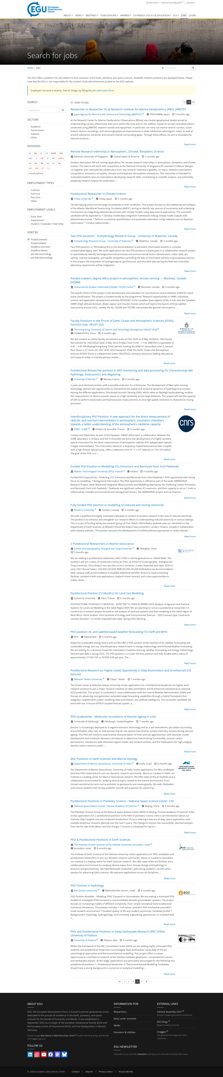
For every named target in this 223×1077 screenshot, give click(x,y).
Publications (108, 15)
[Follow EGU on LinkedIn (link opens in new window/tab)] (30, 1055)
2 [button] (128, 981)
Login (192, 15)
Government (37, 130)
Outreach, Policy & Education (151, 15)
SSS (36, 168)
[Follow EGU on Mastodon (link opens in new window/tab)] (57, 1055)
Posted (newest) (39, 239)
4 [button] (137, 981)
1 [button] (124, 981)
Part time (35, 197)
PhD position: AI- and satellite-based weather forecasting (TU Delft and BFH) (119, 632)
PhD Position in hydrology (87, 885)
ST (43, 168)
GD (42, 158)
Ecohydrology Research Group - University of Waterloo (102, 240)
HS (30, 163)
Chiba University (82, 198)
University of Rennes (85, 379)
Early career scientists (125, 1018)
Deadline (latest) (39, 250)
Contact (75, 1071)
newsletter (142, 1054)
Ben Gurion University (85, 890)
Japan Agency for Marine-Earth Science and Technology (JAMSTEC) (108, 114)
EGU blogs (162, 1021)
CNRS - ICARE (81, 429)
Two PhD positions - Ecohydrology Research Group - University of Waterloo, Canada (124, 236)
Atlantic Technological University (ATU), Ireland (98, 471)
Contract (35, 190)
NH (35, 163)
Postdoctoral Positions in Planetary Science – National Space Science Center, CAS (122, 801)
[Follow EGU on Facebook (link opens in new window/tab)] (51, 1055)
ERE (61, 153)
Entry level (36, 216)
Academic (36, 126)
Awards (124, 15)
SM (59, 163)
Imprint (89, 1071)
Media (117, 1025)
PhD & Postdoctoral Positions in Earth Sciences (101, 839)
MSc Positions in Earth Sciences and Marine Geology (104, 759)
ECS (175, 15)
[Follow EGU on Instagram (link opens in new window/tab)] (37, 1055)
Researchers (120, 1011)
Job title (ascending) (41, 254)
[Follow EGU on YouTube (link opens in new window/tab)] (44, 1055)
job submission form (103, 90)
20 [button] (189, 102)
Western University (84, 509)
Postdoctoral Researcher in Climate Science (98, 194)
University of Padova (85, 940)
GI (48, 158)
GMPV (61, 158)
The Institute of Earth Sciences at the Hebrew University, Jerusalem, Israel (112, 844)
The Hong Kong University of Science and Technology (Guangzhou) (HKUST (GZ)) (115, 329)
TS (48, 168)
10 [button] (184, 102)
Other (34, 137)
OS (48, 163)
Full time (35, 193)
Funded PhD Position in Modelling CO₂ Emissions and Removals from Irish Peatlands (125, 466)
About (67, 15)
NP (42, 163)
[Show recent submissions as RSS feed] (162, 68)
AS (30, 153)
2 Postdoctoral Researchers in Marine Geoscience (102, 543)
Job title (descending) (41, 257)
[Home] (44, 9)
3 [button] (133, 981)
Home (30, 68)
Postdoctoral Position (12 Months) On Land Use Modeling (107, 593)
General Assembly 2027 (169, 1011)
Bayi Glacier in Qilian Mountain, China (57, 1035)
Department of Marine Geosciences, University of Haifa (102, 763)
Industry (35, 133)
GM (53, 158)
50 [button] (193, 102)
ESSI (30, 158)
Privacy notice (106, 1071)
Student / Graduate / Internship (47, 223)
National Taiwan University (88, 679)
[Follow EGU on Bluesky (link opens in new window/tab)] (64, 1055)
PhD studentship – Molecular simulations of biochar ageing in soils (113, 716)
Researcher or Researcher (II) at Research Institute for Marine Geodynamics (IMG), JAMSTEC (128, 109)
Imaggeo (161, 1031)
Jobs (183, 15)
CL (41, 153)
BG (35, 153)
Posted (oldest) (38, 243)
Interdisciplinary (36, 173)
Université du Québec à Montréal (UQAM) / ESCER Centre (103, 286)
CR (46, 153)
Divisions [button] (190, 2)
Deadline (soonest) (40, 246)
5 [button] (141, 981)
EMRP (53, 153)
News (78, 15)
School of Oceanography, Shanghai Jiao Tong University (103, 548)
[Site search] (193, 68)
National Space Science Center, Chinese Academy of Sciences (105, 806)
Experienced (37, 220)
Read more (190, 144)
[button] (62, 110)
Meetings (91, 15)
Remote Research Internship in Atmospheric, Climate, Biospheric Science (117, 151)
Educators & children (124, 1032)
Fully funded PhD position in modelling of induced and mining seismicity (117, 505)
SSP (30, 168)
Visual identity (126, 1071)
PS (53, 163)
